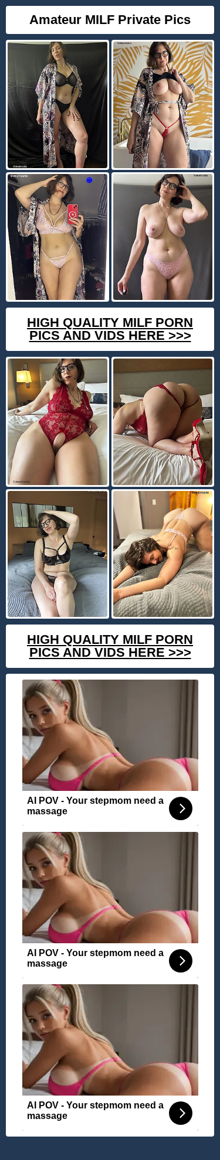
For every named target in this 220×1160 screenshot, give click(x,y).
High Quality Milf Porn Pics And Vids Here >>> (110, 329)
